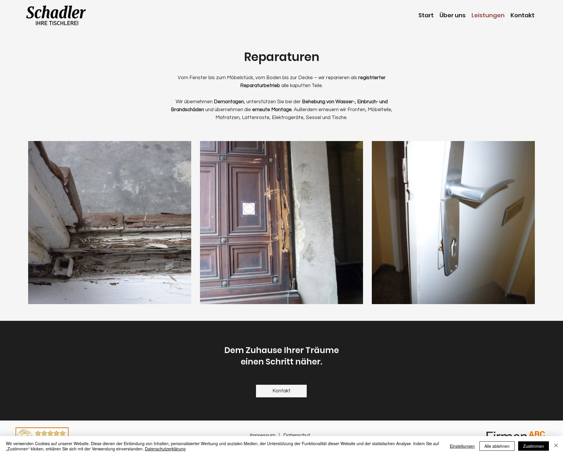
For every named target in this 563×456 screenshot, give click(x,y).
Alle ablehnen (497, 446)
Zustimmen (533, 446)
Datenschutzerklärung (165, 449)
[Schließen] (555, 446)
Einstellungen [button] (462, 446)
